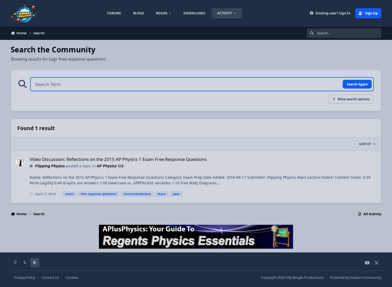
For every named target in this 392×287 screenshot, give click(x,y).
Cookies (72, 277)
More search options (354, 99)
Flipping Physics (50, 165)
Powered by (355, 277)
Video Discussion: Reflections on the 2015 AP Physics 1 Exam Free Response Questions (118, 159)
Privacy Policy (24, 277)
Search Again (357, 84)
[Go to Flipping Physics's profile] (20, 162)
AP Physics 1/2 (110, 165)
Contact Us (50, 277)
